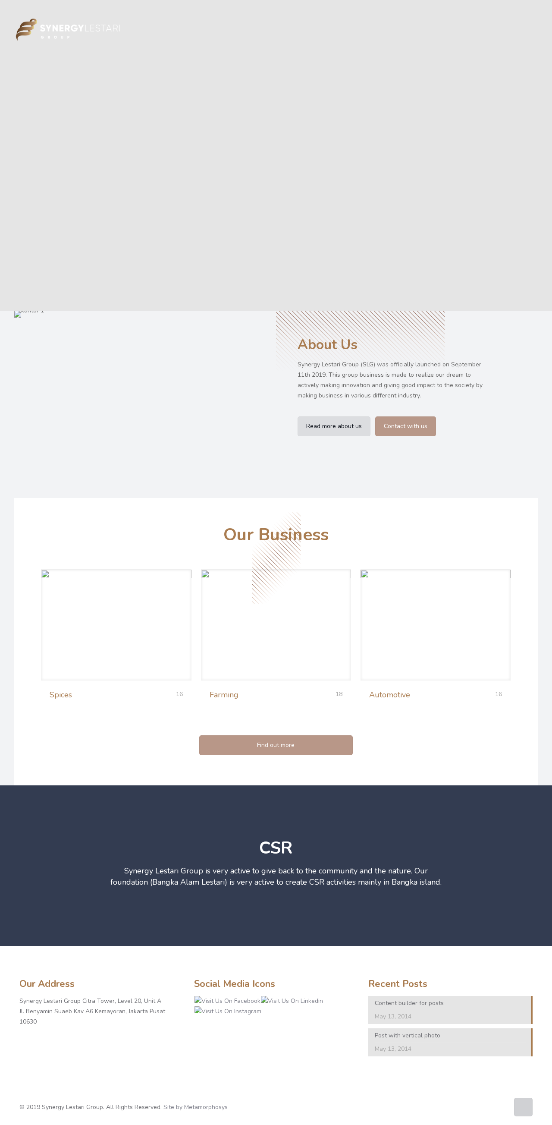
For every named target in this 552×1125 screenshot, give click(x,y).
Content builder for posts (409, 1003)
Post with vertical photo (407, 1035)
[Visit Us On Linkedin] (291, 1001)
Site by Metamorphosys (195, 1107)
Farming (224, 695)
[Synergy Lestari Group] (67, 30)
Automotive (389, 695)
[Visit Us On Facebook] (227, 1001)
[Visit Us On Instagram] (227, 1011)
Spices (61, 695)
